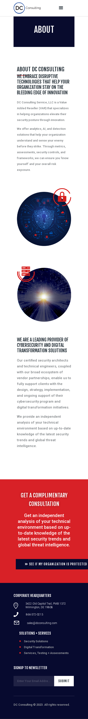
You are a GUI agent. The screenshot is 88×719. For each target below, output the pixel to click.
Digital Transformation (39, 647)
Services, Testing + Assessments (46, 653)
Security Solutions (36, 641)
